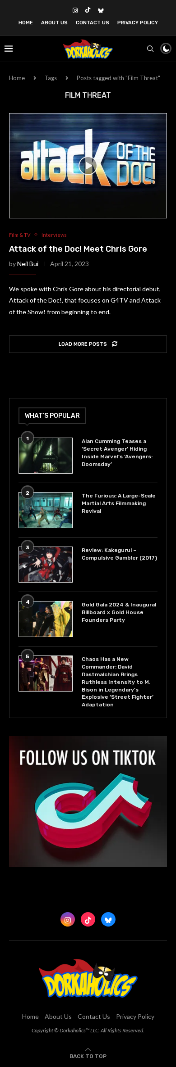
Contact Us (92, 23)
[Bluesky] (101, 10)
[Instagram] (75, 10)
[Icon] (88, 165)
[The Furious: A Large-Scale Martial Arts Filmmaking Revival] (46, 510)
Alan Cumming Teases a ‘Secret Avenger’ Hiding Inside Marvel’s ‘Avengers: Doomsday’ (117, 452)
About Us (54, 23)
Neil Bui (27, 263)
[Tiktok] (88, 10)
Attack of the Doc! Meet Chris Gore (78, 249)
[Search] (150, 49)
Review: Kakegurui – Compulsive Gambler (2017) (119, 554)
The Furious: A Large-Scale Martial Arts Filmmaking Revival (119, 503)
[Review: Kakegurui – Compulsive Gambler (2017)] (46, 565)
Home (26, 23)
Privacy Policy (137, 23)
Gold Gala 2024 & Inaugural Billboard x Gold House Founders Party (119, 612)
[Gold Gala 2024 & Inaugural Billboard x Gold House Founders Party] (46, 619)
